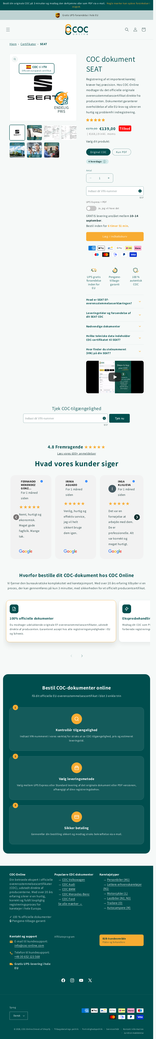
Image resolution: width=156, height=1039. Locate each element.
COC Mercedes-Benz (76, 894)
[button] (8, 29)
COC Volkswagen (73, 880)
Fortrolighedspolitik (92, 1029)
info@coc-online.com (29, 946)
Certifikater (28, 44)
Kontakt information (133, 1029)
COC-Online (27, 1029)
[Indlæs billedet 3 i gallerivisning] (51, 132)
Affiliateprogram (64, 936)
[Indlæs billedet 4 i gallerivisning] (69, 132)
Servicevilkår (112, 1029)
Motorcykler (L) (117, 893)
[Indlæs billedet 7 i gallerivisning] (51, 150)
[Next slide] (137, 517)
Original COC (98, 152)
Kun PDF (121, 152)
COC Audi (68, 884)
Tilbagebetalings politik (66, 1029)
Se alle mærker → (70, 904)
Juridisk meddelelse (134, 1033)
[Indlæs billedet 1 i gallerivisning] (17, 132)
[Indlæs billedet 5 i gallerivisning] (17, 150)
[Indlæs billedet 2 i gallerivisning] (34, 132)
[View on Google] (112, 489)
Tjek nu (119, 418)
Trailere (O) (115, 903)
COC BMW (69, 889)
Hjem (13, 44)
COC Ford (68, 899)
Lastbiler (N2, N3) (119, 898)
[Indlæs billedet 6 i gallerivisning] (34, 150)
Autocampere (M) (119, 908)
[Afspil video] (115, 377)
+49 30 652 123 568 (27, 957)
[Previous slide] (16, 517)
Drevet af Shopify (41, 1029)
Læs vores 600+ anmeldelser (76, 454)
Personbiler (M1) (118, 880)
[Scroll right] (82, 656)
